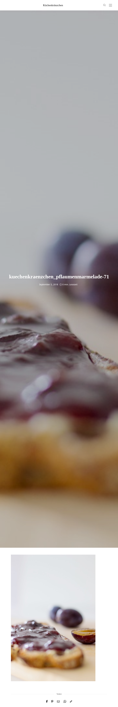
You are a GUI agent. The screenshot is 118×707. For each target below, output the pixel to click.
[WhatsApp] (65, 702)
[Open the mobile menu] (110, 5)
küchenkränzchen (53, 5)
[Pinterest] (52, 702)
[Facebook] (47, 702)
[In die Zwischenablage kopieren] (71, 702)
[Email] (58, 702)
